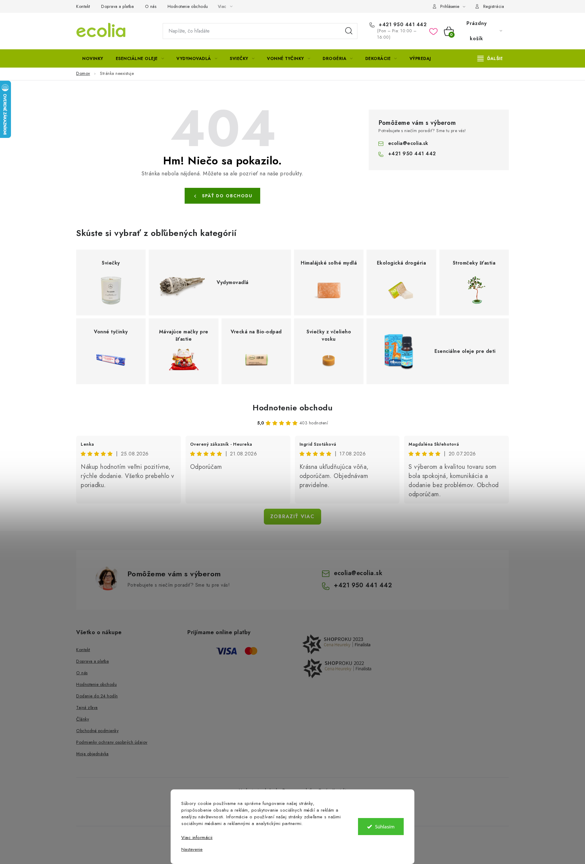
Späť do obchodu (227, 196)
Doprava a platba (117, 6)
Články (82, 719)
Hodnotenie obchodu (188, 6)
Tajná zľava (87, 707)
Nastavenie (192, 849)
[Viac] (490, 58)
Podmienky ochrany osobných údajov (111, 742)
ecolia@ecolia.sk (408, 143)
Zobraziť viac (292, 516)
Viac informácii (197, 837)
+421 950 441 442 (402, 25)
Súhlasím (385, 827)
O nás (151, 6)
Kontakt (83, 6)
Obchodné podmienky (97, 731)
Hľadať (348, 31)
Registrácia (493, 6)
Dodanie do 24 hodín (97, 696)
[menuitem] (92, 58)
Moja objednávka (92, 754)
